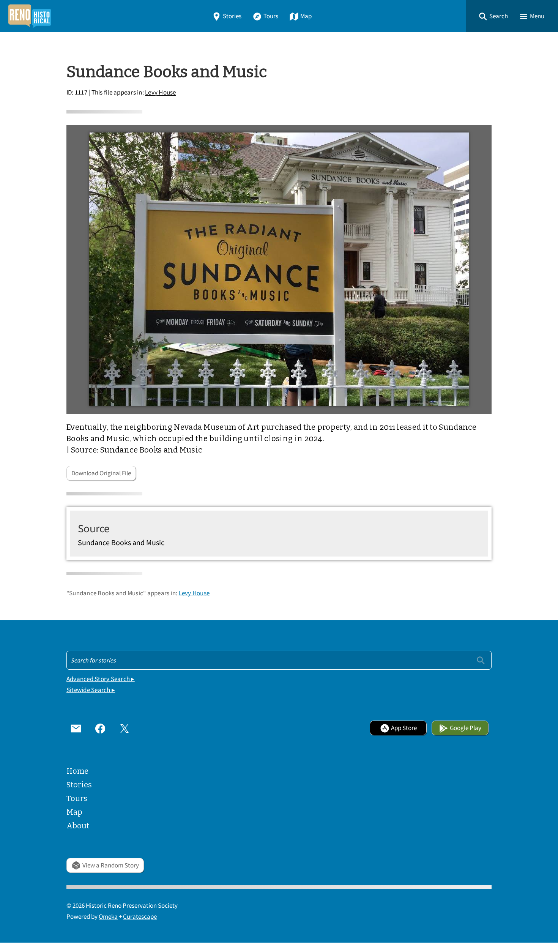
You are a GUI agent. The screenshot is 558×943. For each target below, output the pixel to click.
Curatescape (140, 917)
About (77, 825)
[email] (75, 728)
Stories (232, 16)
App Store (404, 728)
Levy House (160, 93)
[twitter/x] (124, 728)
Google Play (465, 728)
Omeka (108, 917)
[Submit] (481, 660)
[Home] (29, 16)
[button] (493, 16)
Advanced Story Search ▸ (100, 679)
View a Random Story (110, 865)
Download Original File (101, 473)
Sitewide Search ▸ (90, 690)
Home (77, 771)
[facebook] (100, 728)
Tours (270, 16)
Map (306, 16)
